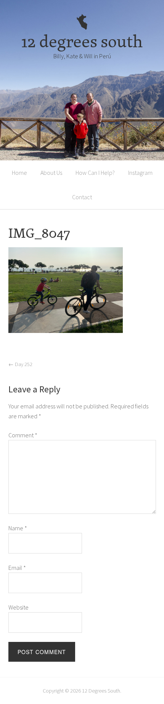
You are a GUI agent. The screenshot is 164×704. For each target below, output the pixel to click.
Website (18, 607)
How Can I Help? (95, 172)
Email (17, 567)
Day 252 (20, 364)
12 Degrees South (101, 690)
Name (17, 528)
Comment (22, 435)
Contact (82, 197)
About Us (51, 172)
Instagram (140, 172)
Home (19, 172)
